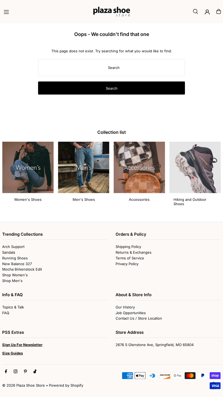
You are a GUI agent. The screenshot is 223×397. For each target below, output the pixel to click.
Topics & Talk (13, 307)
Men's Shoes (84, 199)
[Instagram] (15, 371)
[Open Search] (195, 11)
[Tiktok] (34, 371)
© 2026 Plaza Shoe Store (23, 385)
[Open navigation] (45, 11)
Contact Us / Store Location (139, 318)
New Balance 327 (17, 264)
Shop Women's (15, 275)
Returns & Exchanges (133, 252)
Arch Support (13, 246)
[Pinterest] (25, 371)
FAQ (5, 313)
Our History (125, 307)
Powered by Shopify (66, 385)
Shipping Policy (128, 246)
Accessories (139, 199)
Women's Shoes (28, 199)
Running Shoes (15, 258)
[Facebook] (6, 371)
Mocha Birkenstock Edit (22, 269)
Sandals (8, 252)
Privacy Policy (127, 264)
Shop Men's (12, 280)
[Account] (207, 12)
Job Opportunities (131, 313)
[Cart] (218, 11)
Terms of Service (130, 258)
